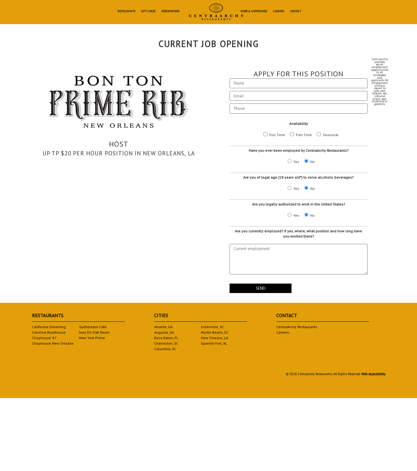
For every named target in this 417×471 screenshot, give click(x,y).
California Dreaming (49, 326)
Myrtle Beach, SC (214, 332)
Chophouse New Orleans (53, 343)
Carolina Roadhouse (49, 332)
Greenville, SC (212, 326)
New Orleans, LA (214, 337)
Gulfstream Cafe (93, 326)
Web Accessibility (373, 374)
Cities (161, 315)
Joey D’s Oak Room (94, 332)
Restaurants (126, 11)
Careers (278, 11)
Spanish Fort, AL (214, 343)
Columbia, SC (165, 348)
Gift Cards (148, 11)
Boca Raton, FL (166, 337)
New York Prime (92, 337)
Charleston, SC (166, 343)
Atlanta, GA (163, 326)
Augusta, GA (164, 332)
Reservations (170, 11)
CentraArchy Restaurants (296, 326)
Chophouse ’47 (44, 337)
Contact (295, 11)
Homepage (216, 11)
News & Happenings (254, 11)
